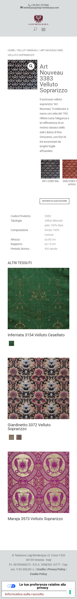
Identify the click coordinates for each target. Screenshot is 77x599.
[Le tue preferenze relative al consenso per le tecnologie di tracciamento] (70, 592)
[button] (31, 66)
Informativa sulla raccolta (24, 594)
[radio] (50, 171)
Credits (41, 569)
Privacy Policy (56, 569)
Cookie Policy (38, 574)
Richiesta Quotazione (54, 201)
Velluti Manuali (27, 50)
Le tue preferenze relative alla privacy (42, 586)
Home (11, 50)
